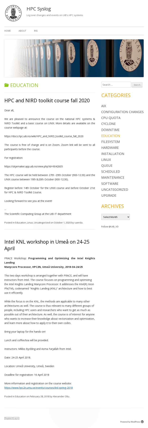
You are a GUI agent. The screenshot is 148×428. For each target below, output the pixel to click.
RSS (36, 30)
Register (8, 418)
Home (7, 30)
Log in (16, 418)
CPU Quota (110, 118)
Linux (30, 222)
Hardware (110, 147)
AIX (103, 106)
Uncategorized (42, 222)
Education (20, 222)
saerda (78, 222)
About (22, 30)
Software (109, 183)
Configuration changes (122, 112)
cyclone (108, 124)
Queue (106, 165)
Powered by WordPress (130, 422)
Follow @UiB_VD (110, 226)
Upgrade (108, 195)
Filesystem (110, 141)
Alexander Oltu (61, 396)
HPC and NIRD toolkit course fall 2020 (47, 100)
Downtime (110, 130)
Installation (112, 154)
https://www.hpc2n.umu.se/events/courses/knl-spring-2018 (38, 387)
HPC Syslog (39, 8)
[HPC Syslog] (13, 21)
